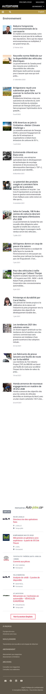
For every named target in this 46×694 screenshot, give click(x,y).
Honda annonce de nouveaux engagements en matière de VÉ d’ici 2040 (27, 386)
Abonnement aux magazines (12, 654)
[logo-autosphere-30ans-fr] (10, 6)
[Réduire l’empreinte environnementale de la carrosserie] (7, 29)
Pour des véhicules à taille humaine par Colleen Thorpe (27, 272)
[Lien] (23, 508)
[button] (43, 6)
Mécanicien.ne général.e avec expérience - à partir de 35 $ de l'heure (26, 540)
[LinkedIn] (16, 681)
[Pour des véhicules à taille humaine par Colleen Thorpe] (7, 274)
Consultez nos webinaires (11, 669)
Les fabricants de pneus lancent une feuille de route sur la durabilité (27, 356)
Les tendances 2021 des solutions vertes (24, 326)
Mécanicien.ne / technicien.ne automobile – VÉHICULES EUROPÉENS (26, 598)
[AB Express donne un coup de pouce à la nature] (7, 247)
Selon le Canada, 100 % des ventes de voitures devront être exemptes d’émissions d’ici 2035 (26, 215)
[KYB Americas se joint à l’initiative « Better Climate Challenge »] (7, 126)
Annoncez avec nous (9, 634)
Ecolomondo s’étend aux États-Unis (25, 153)
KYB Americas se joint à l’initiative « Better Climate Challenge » (26, 125)
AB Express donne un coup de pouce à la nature (27, 245)
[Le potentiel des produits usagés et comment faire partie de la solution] (7, 185)
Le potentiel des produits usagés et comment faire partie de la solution (25, 184)
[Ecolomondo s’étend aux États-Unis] (7, 156)
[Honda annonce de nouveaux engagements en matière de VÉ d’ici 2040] (7, 387)
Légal (23, 687)
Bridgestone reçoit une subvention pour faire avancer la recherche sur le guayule (26, 91)
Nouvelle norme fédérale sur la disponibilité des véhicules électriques (27, 58)
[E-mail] (5, 681)
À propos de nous (8, 631)
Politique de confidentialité (34, 687)
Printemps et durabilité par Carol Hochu (26, 299)
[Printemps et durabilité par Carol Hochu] (7, 301)
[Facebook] (10, 681)
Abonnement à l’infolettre (11, 657)
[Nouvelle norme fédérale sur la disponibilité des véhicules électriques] (7, 59)
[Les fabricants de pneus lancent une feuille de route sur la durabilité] (7, 357)
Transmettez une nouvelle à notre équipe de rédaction (20, 644)
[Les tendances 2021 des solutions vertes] (7, 328)
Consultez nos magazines (11, 667)
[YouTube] (21, 681)
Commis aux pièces (21, 561)
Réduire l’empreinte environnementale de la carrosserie (25, 29)
